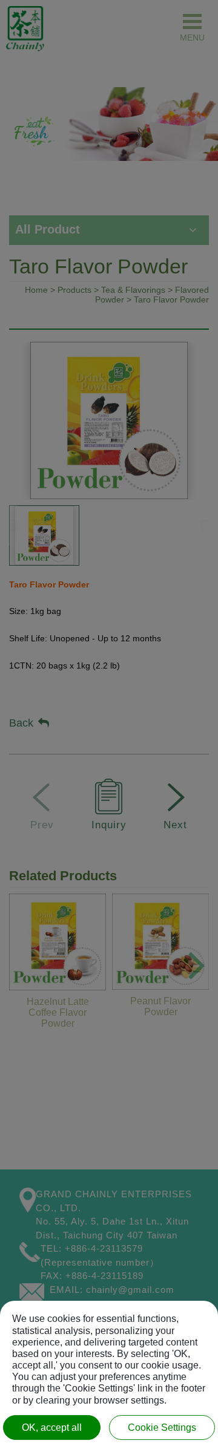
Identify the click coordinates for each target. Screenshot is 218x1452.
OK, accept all (52, 1427)
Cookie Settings (162, 1427)
